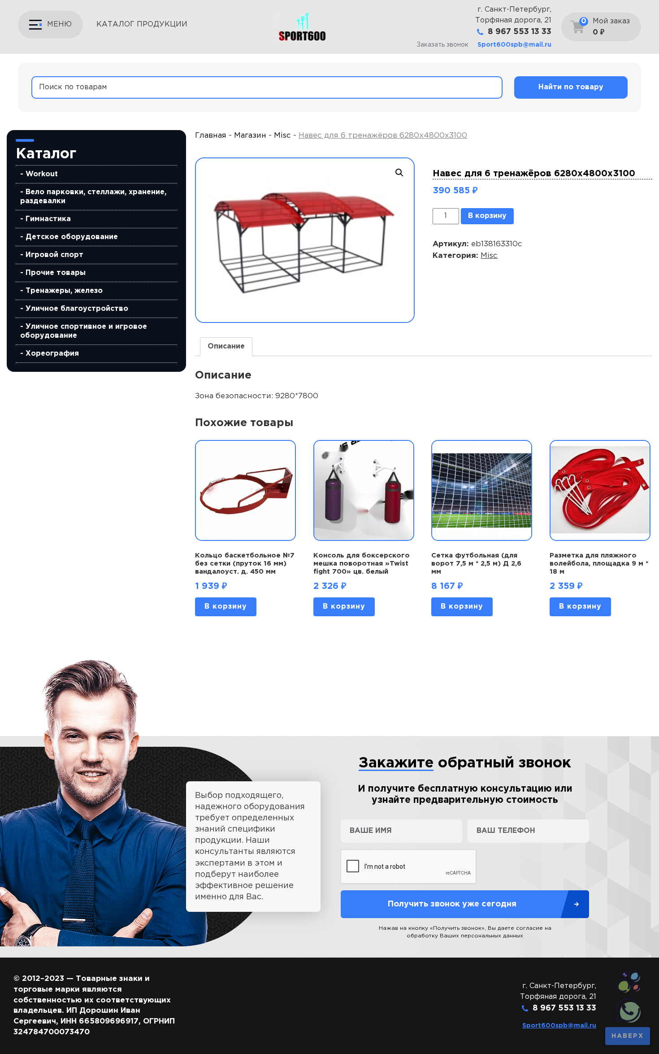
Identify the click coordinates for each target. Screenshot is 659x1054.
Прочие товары (56, 273)
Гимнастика (48, 219)
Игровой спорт (54, 255)
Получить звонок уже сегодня (451, 904)
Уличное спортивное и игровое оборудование (83, 331)
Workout (42, 174)
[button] (399, 173)
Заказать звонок (442, 45)
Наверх (627, 1036)
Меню (59, 24)
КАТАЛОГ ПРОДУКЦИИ (141, 24)
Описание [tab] (226, 346)
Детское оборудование (72, 237)
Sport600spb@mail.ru (514, 45)
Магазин (250, 135)
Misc (282, 135)
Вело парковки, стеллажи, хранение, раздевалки (93, 197)
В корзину (487, 216)
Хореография (52, 353)
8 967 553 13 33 (519, 31)
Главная (210, 135)
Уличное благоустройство (77, 308)
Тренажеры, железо (64, 290)
